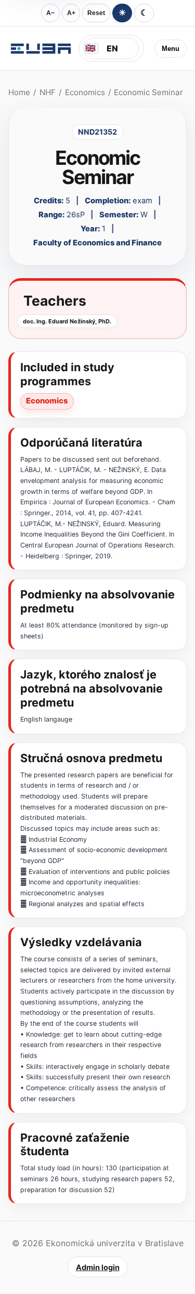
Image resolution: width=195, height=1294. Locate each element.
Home (19, 92)
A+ (71, 13)
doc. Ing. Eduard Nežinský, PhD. (67, 321)
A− (50, 13)
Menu (170, 49)
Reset (96, 13)
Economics (85, 92)
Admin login (98, 1267)
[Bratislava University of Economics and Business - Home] (40, 48)
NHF (48, 92)
